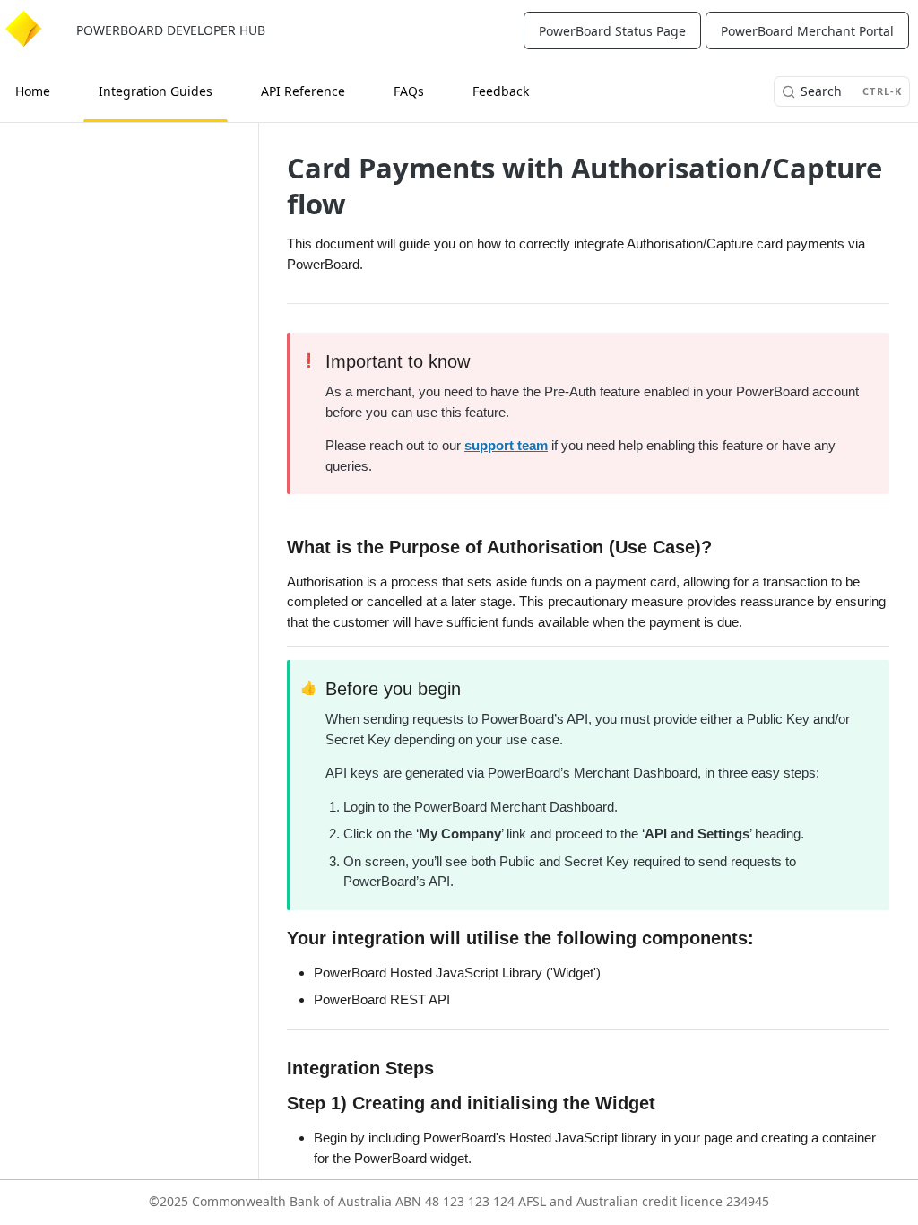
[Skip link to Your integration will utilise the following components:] (280, 938)
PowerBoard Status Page (612, 30)
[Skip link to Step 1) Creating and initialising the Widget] (280, 1104)
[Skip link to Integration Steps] (280, 1068)
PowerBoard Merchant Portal (807, 30)
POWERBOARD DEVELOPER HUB (170, 30)
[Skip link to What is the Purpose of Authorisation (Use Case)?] (280, 547)
